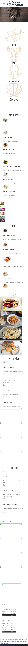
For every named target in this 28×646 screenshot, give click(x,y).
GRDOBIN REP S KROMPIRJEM (10, 150)
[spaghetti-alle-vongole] (11, 567)
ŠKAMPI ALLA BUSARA (9, 249)
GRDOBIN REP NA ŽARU (9, 192)
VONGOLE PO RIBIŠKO (9, 518)
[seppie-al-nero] (11, 438)
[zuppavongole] (11, 539)
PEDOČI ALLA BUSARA (9, 477)
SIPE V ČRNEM (6, 391)
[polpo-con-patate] (11, 423)
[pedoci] (11, 525)
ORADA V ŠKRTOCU (8, 179)
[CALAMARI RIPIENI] (11, 452)
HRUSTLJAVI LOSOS (8, 125)
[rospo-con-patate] (2, 211)
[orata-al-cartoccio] (2, 218)
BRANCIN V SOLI (7, 137)
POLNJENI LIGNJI (7, 402)
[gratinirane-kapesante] (11, 553)
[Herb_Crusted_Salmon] (2, 204)
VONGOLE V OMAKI (8, 491)
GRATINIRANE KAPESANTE (10, 504)
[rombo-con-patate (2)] (2, 215)
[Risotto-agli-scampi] (11, 340)
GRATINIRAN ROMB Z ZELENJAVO (11, 167)
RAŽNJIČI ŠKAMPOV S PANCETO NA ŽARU (13, 266)
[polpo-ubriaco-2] (11, 409)
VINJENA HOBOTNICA (8, 368)
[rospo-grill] (2, 222)
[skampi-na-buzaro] (11, 325)
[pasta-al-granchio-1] (11, 355)
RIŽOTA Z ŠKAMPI (7, 279)
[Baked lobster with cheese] (11, 310)
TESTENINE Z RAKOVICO (9, 291)
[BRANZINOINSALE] (2, 206)
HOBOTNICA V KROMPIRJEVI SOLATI (12, 377)
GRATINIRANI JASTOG (9, 235)
